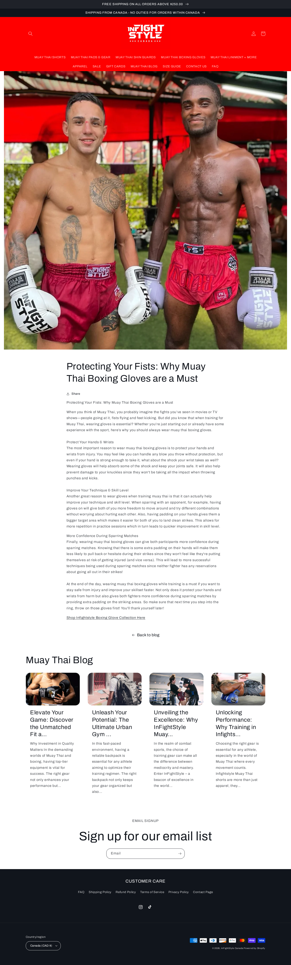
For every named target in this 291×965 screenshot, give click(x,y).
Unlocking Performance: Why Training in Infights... (236, 723)
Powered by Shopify (254, 948)
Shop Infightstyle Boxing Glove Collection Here (106, 618)
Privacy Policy (178, 892)
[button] (30, 33)
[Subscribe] (179, 853)
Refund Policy (126, 892)
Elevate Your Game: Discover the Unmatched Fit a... (51, 723)
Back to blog (148, 635)
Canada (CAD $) (41, 945)
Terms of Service (152, 892)
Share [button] (75, 393)
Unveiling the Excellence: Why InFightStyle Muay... (176, 723)
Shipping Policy (100, 892)
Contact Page (203, 892)
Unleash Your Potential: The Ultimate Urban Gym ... (112, 723)
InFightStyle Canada (232, 948)
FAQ (81, 892)
